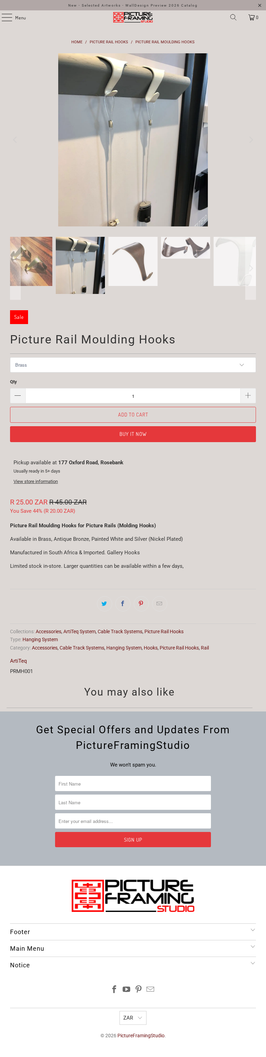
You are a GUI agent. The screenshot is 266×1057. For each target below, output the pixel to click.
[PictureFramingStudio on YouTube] (127, 990)
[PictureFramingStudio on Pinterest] (139, 990)
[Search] (233, 17)
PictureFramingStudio (141, 1035)
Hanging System (40, 639)
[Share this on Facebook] (123, 603)
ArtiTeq (18, 661)
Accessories (48, 631)
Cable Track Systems (120, 631)
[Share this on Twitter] (104, 603)
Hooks (151, 648)
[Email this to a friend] (159, 603)
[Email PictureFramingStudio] (150, 990)
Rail (205, 648)
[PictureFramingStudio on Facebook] (114, 990)
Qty (13, 381)
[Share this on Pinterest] (141, 603)
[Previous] (15, 139)
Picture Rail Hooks (164, 631)
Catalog (189, 5)
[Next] (250, 139)
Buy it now (133, 434)
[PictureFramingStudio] (133, 17)
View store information (36, 481)
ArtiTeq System (79, 631)
